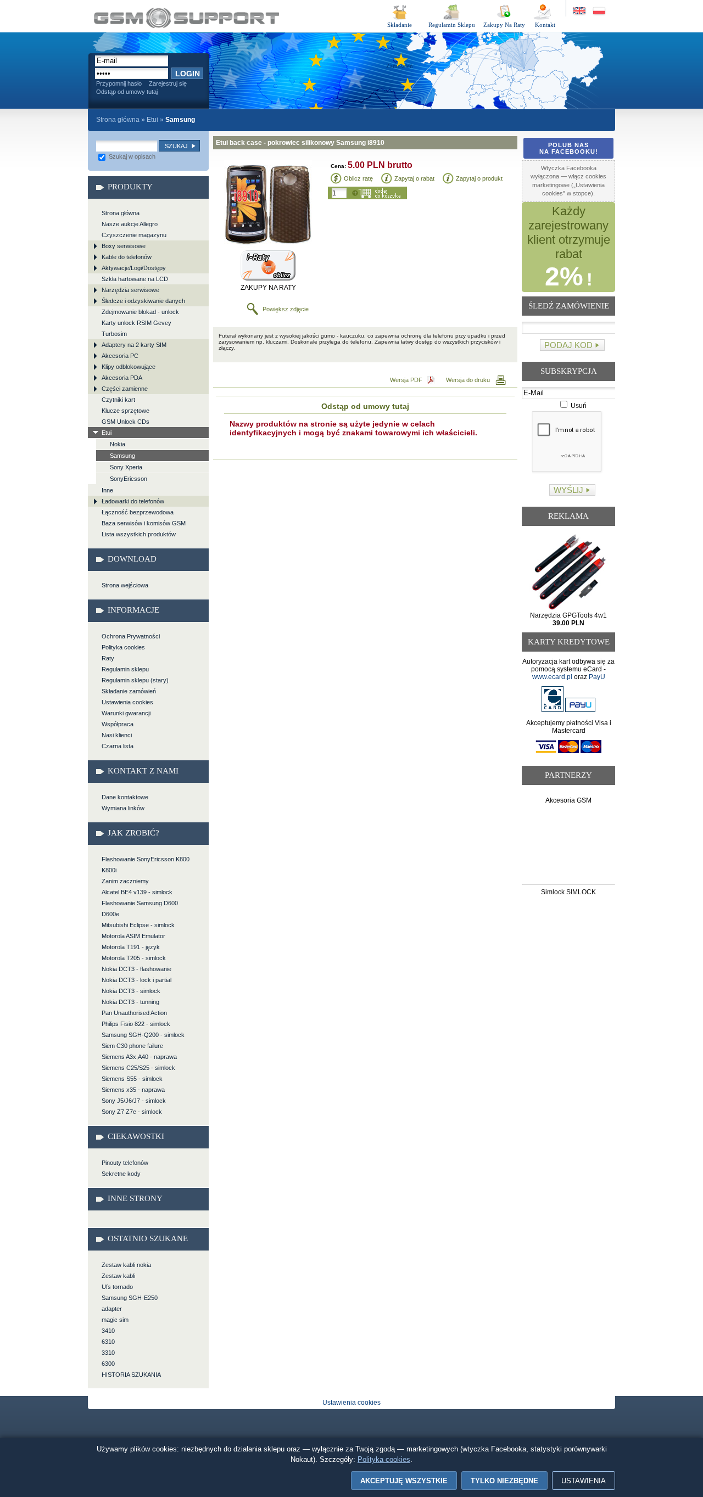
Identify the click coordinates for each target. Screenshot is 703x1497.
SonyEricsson (128, 478)
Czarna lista (117, 746)
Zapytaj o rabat (414, 178)
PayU (597, 677)
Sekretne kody (121, 1173)
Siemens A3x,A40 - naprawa (139, 1056)
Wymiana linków (123, 808)
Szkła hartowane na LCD (135, 279)
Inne (107, 490)
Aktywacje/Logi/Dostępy (134, 268)
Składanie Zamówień (399, 26)
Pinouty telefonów (125, 1162)
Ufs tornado (117, 1286)
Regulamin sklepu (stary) (135, 680)
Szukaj (176, 146)
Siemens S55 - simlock (132, 1078)
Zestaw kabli (118, 1275)
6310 (108, 1341)
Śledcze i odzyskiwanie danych (143, 301)
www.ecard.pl (552, 677)
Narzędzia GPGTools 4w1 (568, 619)
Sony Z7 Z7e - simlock (132, 1111)
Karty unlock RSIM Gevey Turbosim (136, 328)
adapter (112, 1308)
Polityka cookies (123, 647)
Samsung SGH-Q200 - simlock (143, 1034)
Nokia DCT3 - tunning (130, 1002)
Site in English (580, 11)
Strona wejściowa (125, 585)
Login (187, 73)
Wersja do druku (468, 380)
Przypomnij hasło (119, 83)
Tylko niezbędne (504, 1481)
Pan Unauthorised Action (134, 1013)
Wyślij (568, 490)
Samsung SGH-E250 (130, 1297)
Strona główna (118, 120)
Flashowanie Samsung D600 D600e (140, 908)
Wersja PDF (406, 380)
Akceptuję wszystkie (404, 1481)
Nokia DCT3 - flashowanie (136, 969)
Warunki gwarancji (126, 713)
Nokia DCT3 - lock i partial (136, 980)
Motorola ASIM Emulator (133, 936)
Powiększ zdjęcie (286, 309)
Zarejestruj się (168, 83)
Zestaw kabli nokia (126, 1264)
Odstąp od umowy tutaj (127, 91)
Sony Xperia (126, 467)
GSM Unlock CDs (125, 421)
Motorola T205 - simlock (134, 958)
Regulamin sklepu (125, 669)
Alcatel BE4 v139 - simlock (137, 892)
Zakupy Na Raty (504, 24)
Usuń (578, 406)
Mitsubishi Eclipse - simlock (138, 925)
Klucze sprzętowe (125, 410)
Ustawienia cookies (127, 702)
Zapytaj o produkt (479, 178)
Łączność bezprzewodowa (138, 512)
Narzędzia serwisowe (130, 290)
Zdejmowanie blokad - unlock (140, 312)
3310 (108, 1352)
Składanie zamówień (129, 691)
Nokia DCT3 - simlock (131, 991)
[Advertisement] (568, 846)
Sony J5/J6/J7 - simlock (134, 1100)
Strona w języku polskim (598, 11)
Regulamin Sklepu (451, 24)
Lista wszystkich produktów (139, 534)
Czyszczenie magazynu (134, 235)
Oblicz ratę (358, 178)
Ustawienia (583, 1481)
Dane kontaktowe (125, 797)
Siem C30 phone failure (132, 1045)
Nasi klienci (117, 735)
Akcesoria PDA (122, 377)
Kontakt (545, 24)
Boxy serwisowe (124, 246)
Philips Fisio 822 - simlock (136, 1024)
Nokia (117, 444)
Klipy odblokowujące (128, 366)
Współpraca (117, 724)
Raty (108, 658)
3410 (108, 1330)
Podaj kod (568, 345)
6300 (108, 1363)
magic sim (115, 1319)
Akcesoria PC (120, 355)
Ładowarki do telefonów (133, 501)
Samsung (122, 455)
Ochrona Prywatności (131, 636)
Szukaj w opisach (131, 156)
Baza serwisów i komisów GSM (144, 523)
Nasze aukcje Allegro (130, 224)
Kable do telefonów (127, 257)
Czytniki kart (118, 399)
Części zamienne (125, 388)
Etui (152, 120)
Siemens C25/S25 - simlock (138, 1067)
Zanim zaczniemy (125, 881)
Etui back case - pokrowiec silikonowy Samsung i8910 (186, 18)
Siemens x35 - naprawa (133, 1089)
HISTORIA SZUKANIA (131, 1374)
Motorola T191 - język (131, 947)
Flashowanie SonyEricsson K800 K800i (145, 864)
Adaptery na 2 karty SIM (134, 344)
